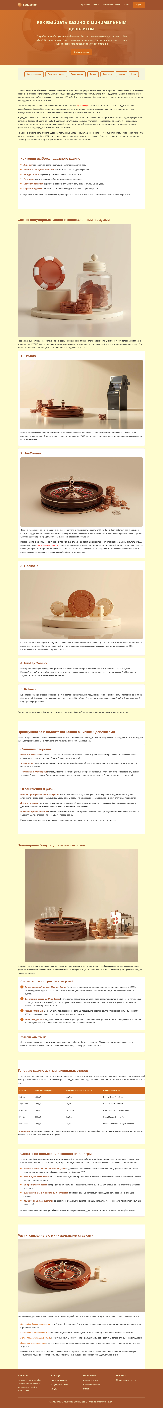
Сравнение (107, 74)
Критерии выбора (34, 74)
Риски (133, 74)
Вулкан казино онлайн (47, 545)
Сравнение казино (91, 1384)
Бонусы (93, 74)
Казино (96, 5)
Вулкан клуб (82, 106)
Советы (126, 5)
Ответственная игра (111, 5)
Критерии (85, 5)
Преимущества (77, 74)
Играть (139, 5)
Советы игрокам (90, 1380)
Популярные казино (56, 74)
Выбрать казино (81, 52)
